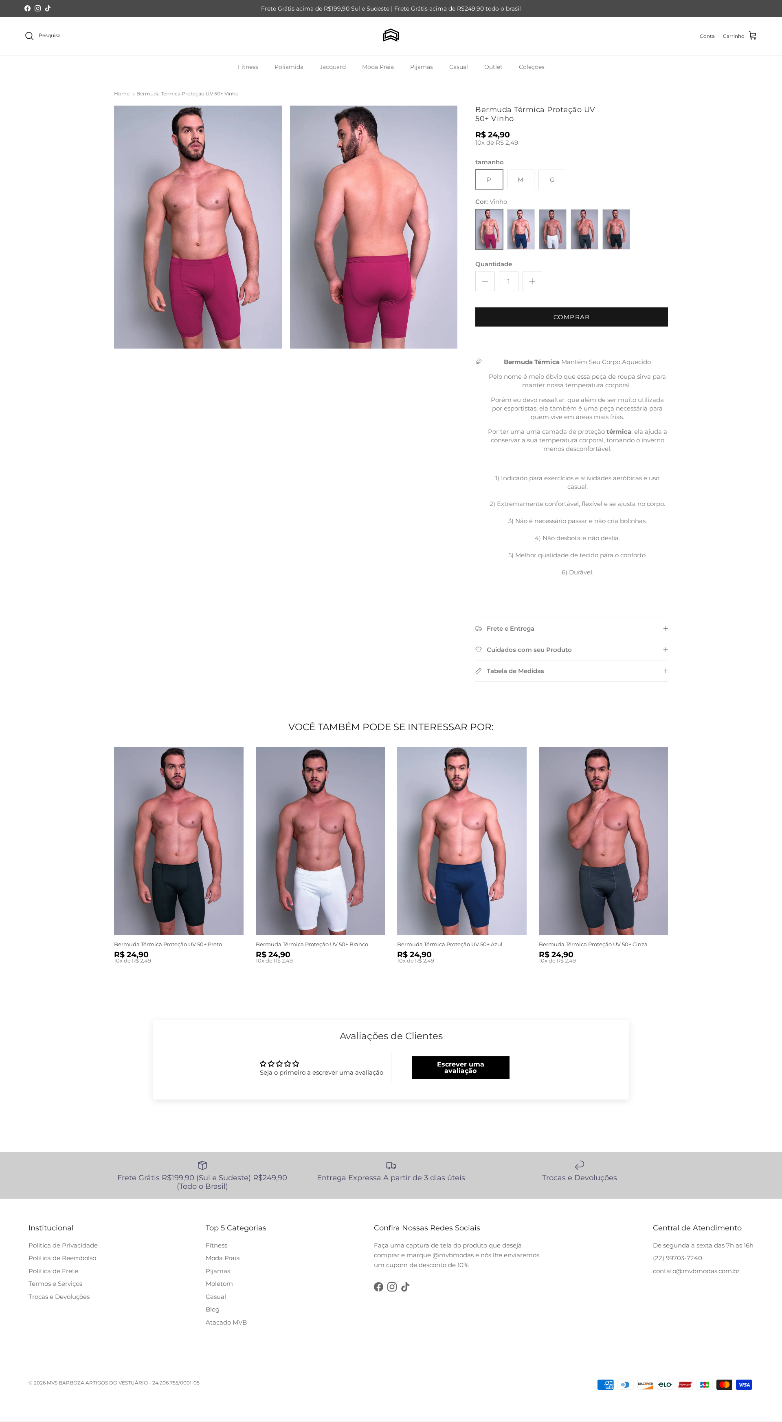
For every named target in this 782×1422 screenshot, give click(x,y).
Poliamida (289, 66)
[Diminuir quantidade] (485, 281)
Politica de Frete (53, 1271)
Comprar (572, 317)
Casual (458, 66)
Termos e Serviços (55, 1283)
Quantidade (493, 264)
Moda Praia (378, 66)
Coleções (532, 66)
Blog (213, 1309)
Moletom (219, 1283)
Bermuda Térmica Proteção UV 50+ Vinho (187, 94)
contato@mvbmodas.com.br (696, 1271)
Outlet (493, 66)
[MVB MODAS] (391, 36)
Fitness (248, 66)
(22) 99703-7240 (677, 1258)
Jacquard (333, 66)
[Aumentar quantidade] (532, 281)
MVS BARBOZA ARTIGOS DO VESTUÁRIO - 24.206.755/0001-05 (123, 1383)
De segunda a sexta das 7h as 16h (703, 1245)
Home (122, 94)
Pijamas (421, 66)
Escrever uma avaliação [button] (460, 1067)
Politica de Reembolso (62, 1258)
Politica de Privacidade (63, 1245)
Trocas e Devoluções (59, 1297)
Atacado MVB (226, 1322)
